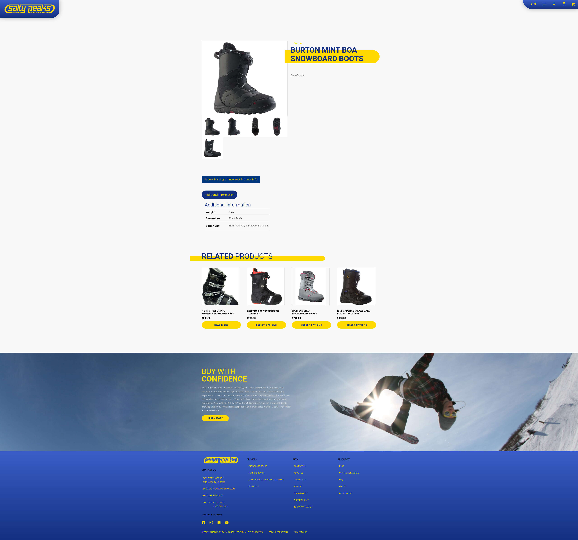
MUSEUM (297, 486)
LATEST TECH (299, 479)
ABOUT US (298, 473)
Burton (298, 43)
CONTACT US (299, 466)
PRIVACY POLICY (300, 532)
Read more (221, 324)
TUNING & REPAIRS (256, 473)
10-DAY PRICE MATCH (303, 507)
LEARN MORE (215, 418)
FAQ (341, 479)
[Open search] (554, 4)
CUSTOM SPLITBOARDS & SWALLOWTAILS (266, 479)
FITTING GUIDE (345, 493)
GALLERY (343, 486)
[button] (544, 4)
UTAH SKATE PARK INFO (349, 473)
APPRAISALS (253, 486)
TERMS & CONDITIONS (278, 532)
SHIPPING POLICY (301, 500)
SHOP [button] (533, 4)
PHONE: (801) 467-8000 (213, 495)
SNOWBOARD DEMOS (258, 466)
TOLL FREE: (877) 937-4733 (214, 502)
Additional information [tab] (219, 194)
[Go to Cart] (573, 4)
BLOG (341, 466)
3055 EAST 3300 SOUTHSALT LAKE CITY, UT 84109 (214, 480)
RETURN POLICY (300, 493)
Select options (266, 324)
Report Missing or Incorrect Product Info (230, 179)
